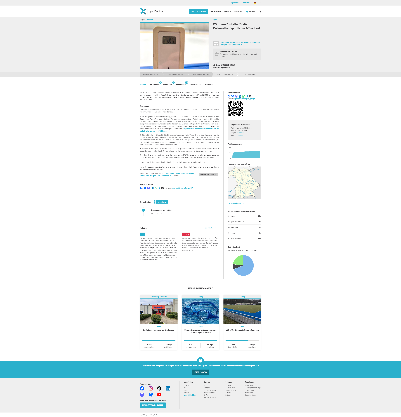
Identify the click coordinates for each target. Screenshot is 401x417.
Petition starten (198, 12)
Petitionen (216, 12)
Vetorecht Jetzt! (210, 397)
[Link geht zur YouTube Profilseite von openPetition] (159, 395)
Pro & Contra (154, 84)
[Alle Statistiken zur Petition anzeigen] (244, 199)
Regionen (228, 395)
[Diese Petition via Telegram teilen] (159, 188)
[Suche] (260, 11)
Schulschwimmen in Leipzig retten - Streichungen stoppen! (200, 331)
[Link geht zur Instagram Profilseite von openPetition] (151, 388)
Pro (142, 234)
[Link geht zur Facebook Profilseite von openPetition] (142, 388)
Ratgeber (228, 385)
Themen (228, 393)
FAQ (205, 385)
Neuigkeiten (167, 84)
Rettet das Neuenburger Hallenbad (158, 330)
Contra (186, 234)
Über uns (187, 385)
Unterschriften (195, 85)
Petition (143, 85)
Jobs (185, 388)
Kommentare (181, 84)
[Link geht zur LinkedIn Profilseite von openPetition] (168, 388)
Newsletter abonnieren (152, 405)
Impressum (249, 393)
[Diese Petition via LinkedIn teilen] (152, 188)
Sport (215, 20)
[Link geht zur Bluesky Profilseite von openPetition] (151, 395)
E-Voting (207, 395)
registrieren (235, 3)
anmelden (247, 3)
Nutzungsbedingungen (253, 388)
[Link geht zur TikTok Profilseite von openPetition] (159, 388)
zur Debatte (209, 228)
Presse (186, 393)
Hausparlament (210, 393)
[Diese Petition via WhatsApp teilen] (156, 188)
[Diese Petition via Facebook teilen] (141, 188)
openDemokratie (210, 390)
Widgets (207, 388)
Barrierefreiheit (250, 395)
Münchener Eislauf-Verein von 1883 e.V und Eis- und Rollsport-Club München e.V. (240, 44)
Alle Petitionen (230, 388)
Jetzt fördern (200, 372)
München (149, 20)
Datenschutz (249, 390)
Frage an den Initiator (208, 174)
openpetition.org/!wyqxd (181, 188)
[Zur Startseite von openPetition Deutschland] (151, 11)
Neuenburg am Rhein (159, 297)
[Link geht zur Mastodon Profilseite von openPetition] (142, 395)
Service (227, 12)
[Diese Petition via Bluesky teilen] (145, 188)
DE (257, 3)
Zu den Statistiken (235, 203)
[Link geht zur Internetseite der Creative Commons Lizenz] (141, 415)
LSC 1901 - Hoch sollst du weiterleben (242, 330)
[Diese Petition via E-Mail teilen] (162, 188)
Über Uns (238, 12)
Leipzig (200, 297)
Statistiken (209, 85)
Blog (185, 390)
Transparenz (249, 385)
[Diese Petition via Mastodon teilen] (148, 188)
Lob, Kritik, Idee (190, 395)
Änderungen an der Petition (161, 210)
